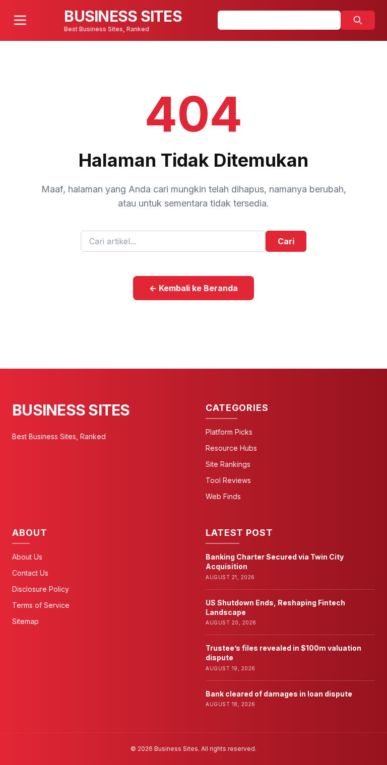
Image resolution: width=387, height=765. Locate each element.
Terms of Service (41, 605)
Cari (286, 241)
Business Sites (71, 410)
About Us (27, 556)
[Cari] (358, 20)
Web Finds (223, 496)
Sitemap (25, 621)
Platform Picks (229, 432)
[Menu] (20, 20)
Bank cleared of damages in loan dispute (279, 693)
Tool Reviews (228, 480)
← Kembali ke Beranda (193, 288)
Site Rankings (228, 464)
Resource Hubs (231, 448)
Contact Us (30, 573)
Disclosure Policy (40, 589)
